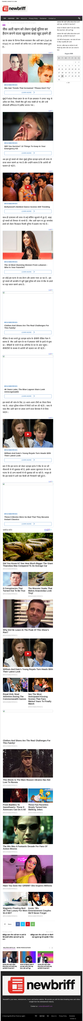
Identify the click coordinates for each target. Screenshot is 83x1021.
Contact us (52, 18)
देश (8, 23)
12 (66, 69)
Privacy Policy (33, 18)
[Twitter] (23, 924)
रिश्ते (5, 18)
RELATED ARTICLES (9, 948)
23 (79, 72)
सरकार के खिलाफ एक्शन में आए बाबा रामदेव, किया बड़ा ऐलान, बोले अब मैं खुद (27, 966)
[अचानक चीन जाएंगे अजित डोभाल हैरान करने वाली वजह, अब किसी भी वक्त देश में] (10, 957)
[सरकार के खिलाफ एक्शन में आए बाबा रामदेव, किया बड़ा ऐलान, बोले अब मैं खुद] (28, 957)
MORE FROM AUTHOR (24, 948)
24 (59, 76)
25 (62, 76)
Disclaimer (43, 18)
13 (69, 69)
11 (62, 69)
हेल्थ (18, 18)
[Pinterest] (28, 924)
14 (72, 69)
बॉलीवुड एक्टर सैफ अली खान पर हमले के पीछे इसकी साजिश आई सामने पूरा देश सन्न (14, 937)
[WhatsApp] (33, 924)
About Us (24, 18)
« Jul (67, 82)
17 (59, 72)
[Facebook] (18, 924)
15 (75, 69)
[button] (79, 18)
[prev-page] (50, 948)
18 (62, 72)
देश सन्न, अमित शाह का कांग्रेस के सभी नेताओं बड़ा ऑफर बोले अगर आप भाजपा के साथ (68, 48)
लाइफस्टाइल (11, 18)
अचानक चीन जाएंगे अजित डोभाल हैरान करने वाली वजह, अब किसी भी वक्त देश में (10, 966)
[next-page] (52, 948)
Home (4, 23)
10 (59, 69)
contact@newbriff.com (45, 1006)
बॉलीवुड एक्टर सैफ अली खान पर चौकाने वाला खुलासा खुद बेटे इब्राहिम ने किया (41, 936)
